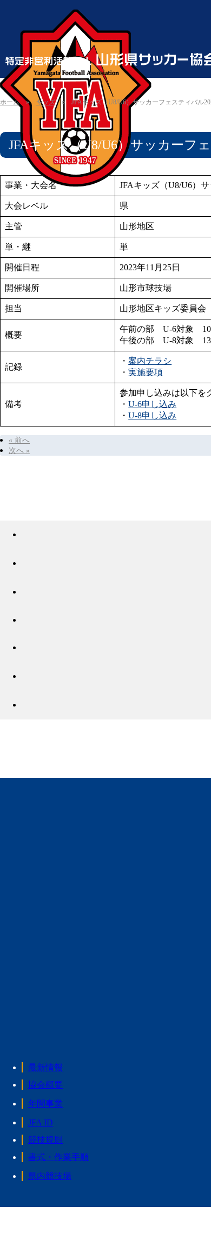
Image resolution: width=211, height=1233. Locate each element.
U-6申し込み (152, 404)
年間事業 (45, 1103)
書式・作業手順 (58, 1157)
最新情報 (45, 1067)
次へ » (19, 450)
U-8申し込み (152, 415)
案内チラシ (150, 360)
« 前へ (19, 440)
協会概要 (45, 1084)
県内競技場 (49, 1176)
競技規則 (45, 1139)
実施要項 (145, 372)
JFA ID (40, 1122)
